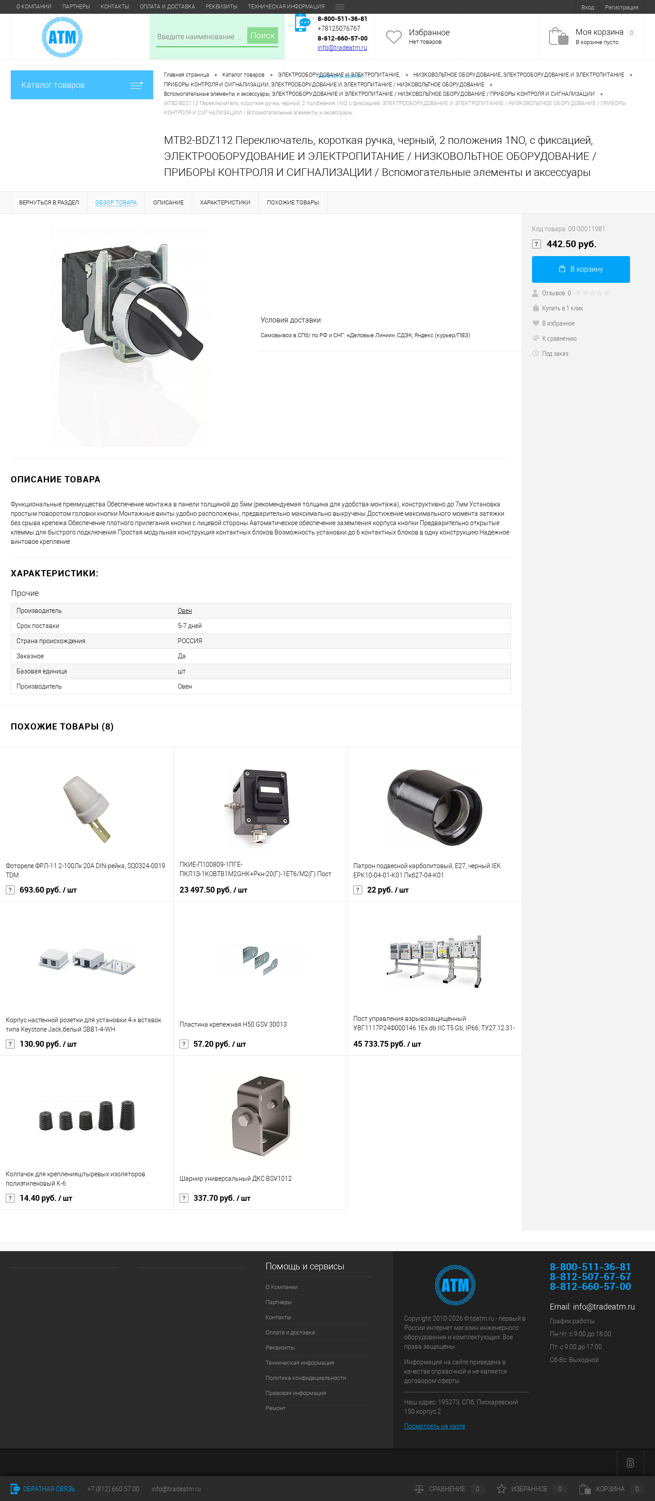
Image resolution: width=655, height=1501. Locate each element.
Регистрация (622, 7)
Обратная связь (48, 1489)
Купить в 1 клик (562, 307)
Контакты (115, 7)
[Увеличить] (130, 335)
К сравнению (559, 338)
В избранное (558, 322)
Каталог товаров (53, 85)
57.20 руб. (219, 1044)
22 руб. (388, 890)
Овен (185, 610)
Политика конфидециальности (306, 1378)
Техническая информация (286, 7)
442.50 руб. (572, 244)
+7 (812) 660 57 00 (113, 1489)
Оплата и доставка (167, 7)
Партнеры (76, 7)
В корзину (586, 269)
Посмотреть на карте (434, 1426)
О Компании (34, 7)
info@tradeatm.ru (342, 47)
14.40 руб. (46, 1198)
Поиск (262, 35)
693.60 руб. (48, 890)
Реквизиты (221, 7)
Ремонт (276, 1408)
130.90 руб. (48, 1044)
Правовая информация (296, 1393)
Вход (587, 7)
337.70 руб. (221, 1198)
